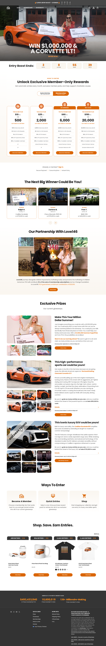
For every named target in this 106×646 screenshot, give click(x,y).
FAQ (53, 621)
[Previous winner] (50, 222)
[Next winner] (55, 222)
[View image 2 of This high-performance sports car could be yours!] (29, 395)
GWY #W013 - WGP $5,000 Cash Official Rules (82, 644)
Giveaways (36, 616)
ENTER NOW (53, 56)
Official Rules (55, 619)
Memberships (37, 619)
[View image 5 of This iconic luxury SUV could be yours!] (29, 467)
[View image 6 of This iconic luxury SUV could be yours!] (44, 467)
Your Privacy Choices (41, 626)
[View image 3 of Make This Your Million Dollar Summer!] (44, 350)
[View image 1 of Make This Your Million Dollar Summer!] (14, 350)
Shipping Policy (56, 616)
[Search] (89, 7)
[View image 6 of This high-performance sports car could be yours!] (44, 406)
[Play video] (53, 256)
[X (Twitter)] (19, 612)
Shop (34, 614)
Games (35, 624)
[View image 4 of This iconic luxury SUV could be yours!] (14, 467)
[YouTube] (16, 612)
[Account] (93, 7)
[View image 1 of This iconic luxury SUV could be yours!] (14, 455)
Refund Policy (56, 614)
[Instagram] (14, 612)
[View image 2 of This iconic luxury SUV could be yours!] (29, 455)
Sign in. (61, 167)
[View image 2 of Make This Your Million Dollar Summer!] (29, 350)
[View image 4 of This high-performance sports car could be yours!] (14, 406)
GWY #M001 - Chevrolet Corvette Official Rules (82, 637)
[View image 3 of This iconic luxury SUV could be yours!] (44, 455)
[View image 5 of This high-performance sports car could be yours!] (29, 406)
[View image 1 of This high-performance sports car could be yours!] (14, 395)
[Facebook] (11, 612)
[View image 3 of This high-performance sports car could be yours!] (44, 395)
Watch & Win (36, 621)
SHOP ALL (96, 534)
